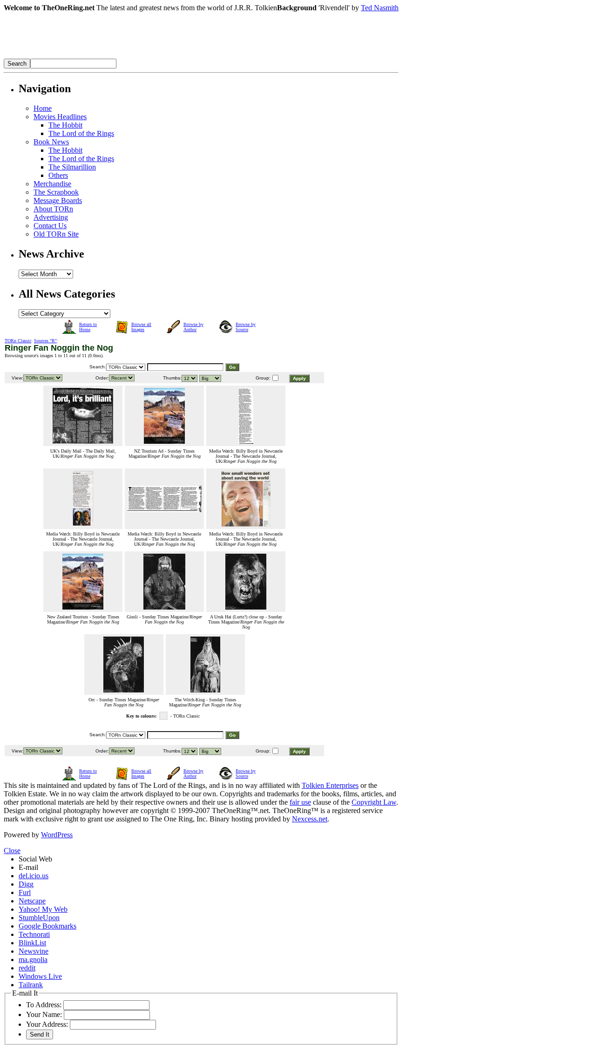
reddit (27, 968)
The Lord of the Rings (81, 133)
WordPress (57, 835)
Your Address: (47, 1024)
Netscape (32, 901)
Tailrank (31, 985)
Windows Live (40, 976)
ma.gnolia (33, 959)
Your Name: (44, 1014)
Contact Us (50, 226)
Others (58, 175)
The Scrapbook (56, 192)
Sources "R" (45, 340)
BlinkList (32, 943)
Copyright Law (374, 802)
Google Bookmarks (47, 926)
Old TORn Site (56, 234)
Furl (25, 892)
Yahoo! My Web (43, 909)
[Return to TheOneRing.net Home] (143, 56)
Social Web (35, 859)
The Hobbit (65, 125)
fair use (300, 802)
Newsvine (33, 951)
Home (43, 108)
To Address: (43, 1005)
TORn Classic (18, 340)
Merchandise (52, 184)
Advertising (51, 217)
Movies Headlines (60, 117)
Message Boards (58, 200)
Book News (51, 142)
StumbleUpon (39, 918)
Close (12, 851)
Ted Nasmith (380, 8)
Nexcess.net (309, 819)
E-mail (28, 867)
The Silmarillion (72, 167)
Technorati (34, 934)
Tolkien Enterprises (330, 785)
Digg (26, 884)
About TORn (53, 209)
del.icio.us (33, 876)
